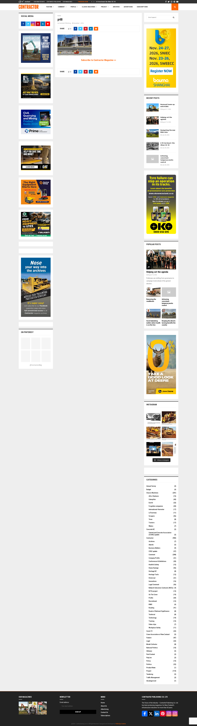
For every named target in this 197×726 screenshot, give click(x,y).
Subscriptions (105, 715)
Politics (149, 664)
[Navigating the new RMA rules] (152, 133)
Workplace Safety (154, 628)
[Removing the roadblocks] (153, 292)
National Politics (152, 648)
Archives (116, 7)
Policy (148, 661)
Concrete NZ (150, 529)
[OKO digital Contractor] (161, 233)
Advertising (128, 7)
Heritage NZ (153, 571)
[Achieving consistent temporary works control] (152, 159)
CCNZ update (153, 551)
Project (104, 7)
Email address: (64, 702)
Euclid (151, 503)
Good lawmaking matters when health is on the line (153, 323)
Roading (151, 608)
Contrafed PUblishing (65, 23)
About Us (104, 706)
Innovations (153, 581)
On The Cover (153, 594)
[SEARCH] (173, 17)
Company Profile (154, 558)
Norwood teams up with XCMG (167, 105)
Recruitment (153, 601)
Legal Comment (154, 584)
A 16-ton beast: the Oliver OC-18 (105, 2)
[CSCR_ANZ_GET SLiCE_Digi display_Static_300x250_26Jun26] (36, 170)
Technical (152, 614)
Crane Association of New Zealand (157, 634)
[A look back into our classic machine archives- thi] (153, 418)
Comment (152, 555)
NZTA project (153, 591)
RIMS (150, 604)
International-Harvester (156, 509)
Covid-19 (149, 631)
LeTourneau (153, 513)
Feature (49, 7)
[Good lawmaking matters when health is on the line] (153, 313)
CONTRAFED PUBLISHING (54, 2)
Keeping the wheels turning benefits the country (169, 323)
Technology (152, 618)
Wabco (151, 526)
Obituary (149, 651)
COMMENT (61, 7)
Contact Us (104, 712)
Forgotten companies (156, 506)
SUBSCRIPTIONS (142, 7)
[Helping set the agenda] (152, 120)
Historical (152, 578)
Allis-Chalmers (154, 496)
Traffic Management (153, 677)
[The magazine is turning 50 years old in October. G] (153, 449)
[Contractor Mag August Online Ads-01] (36, 204)
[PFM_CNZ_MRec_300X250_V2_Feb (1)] (36, 134)
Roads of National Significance (159, 611)
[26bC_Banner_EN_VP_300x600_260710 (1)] (161, 87)
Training (151, 621)
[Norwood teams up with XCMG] (152, 107)
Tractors (151, 523)
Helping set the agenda (166, 118)
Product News (151, 668)
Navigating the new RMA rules (167, 131)
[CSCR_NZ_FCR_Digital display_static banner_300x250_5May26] (36, 98)
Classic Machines (88, 7)
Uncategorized (151, 681)
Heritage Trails (154, 574)
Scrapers (152, 516)
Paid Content (150, 654)
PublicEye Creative (121, 724)
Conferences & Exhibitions (157, 561)
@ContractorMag (36, 365)
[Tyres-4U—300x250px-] (36, 236)
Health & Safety (154, 565)
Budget (148, 489)
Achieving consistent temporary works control (166, 159)
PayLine (149, 658)
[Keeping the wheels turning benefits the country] (169, 313)
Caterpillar (152, 499)
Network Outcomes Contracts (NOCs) (161, 588)
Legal (148, 641)
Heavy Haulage (153, 568)
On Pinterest (27, 332)
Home (103, 703)
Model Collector (151, 644)
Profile (73, 7)
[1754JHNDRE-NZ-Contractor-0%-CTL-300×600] (161, 393)
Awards (151, 545)
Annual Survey (151, 486)
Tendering (149, 674)
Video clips (152, 624)
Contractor (150, 538)
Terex (150, 519)
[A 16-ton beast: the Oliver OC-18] (152, 146)
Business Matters (154, 548)
